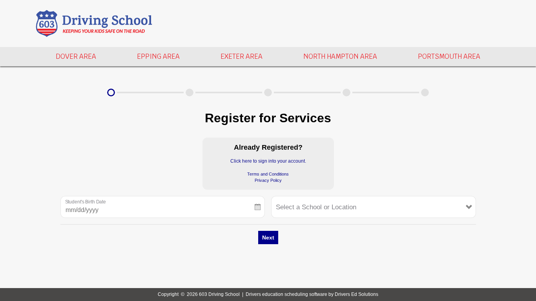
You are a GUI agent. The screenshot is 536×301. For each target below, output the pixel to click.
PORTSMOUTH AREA (449, 56)
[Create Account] (189, 92)
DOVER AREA (76, 56)
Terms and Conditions (268, 174)
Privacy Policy (268, 180)
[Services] (111, 92)
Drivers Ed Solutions (356, 294)
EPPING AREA (158, 56)
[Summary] (425, 92)
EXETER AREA (242, 56)
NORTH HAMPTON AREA (340, 56)
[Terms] (346, 92)
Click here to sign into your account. (268, 161)
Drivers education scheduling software (286, 294)
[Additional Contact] (268, 92)
